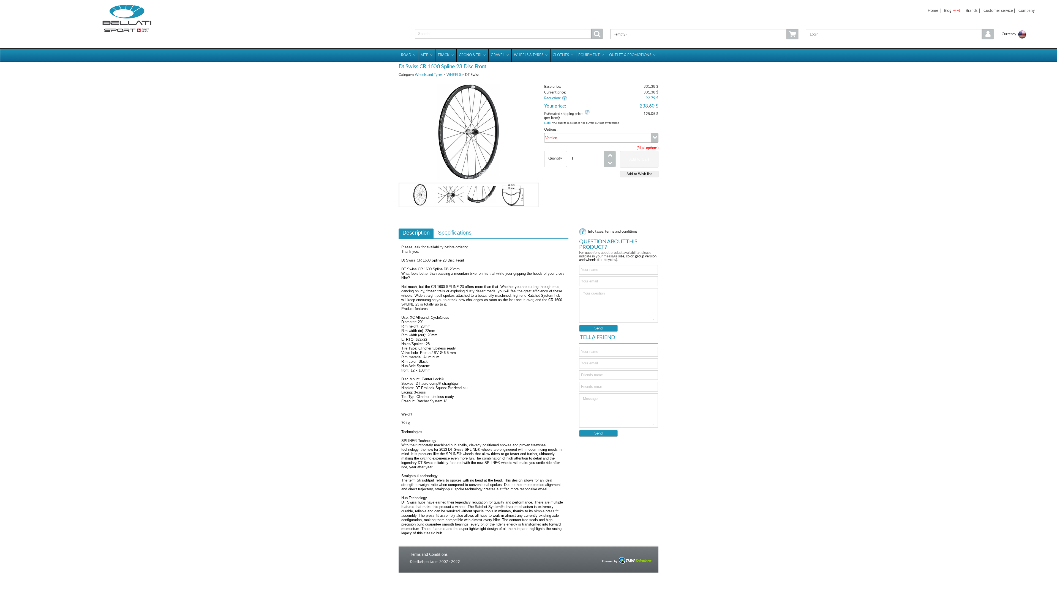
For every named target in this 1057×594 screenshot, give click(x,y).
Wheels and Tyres (429, 75)
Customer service (998, 11)
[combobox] (601, 138)
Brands (971, 11)
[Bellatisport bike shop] (127, 18)
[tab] (416, 233)
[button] (900, 34)
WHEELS (453, 75)
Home (933, 11)
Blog (952, 11)
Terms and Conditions (429, 554)
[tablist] (483, 384)
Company (1026, 11)
